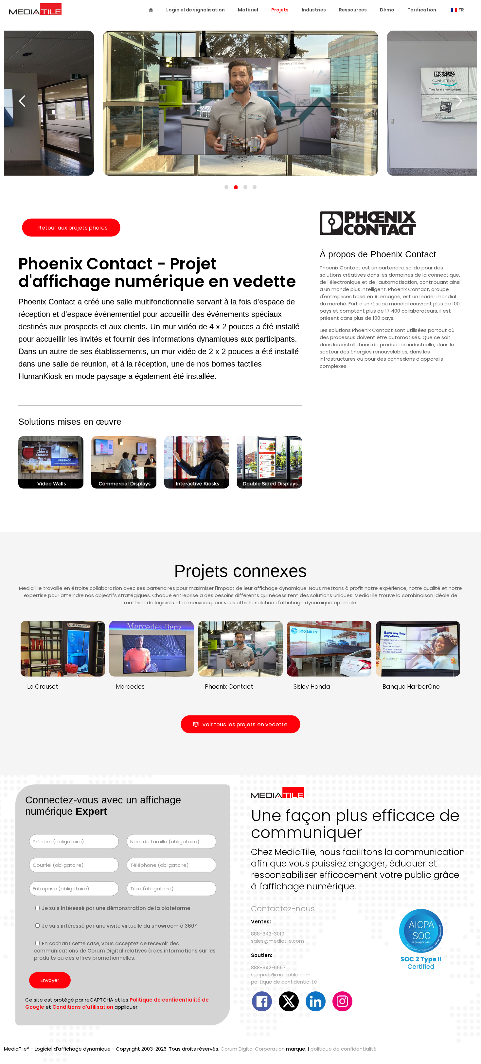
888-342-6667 (268, 967)
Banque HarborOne (411, 686)
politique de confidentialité (284, 981)
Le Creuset (42, 686)
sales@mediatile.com (277, 940)
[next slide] (459, 101)
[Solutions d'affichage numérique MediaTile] (35, 12)
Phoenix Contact (229, 686)
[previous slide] (22, 101)
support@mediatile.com (281, 974)
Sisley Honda (312, 686)
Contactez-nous (283, 908)
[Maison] (151, 10)
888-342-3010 (267, 933)
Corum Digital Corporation (253, 1048)
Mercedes (130, 686)
